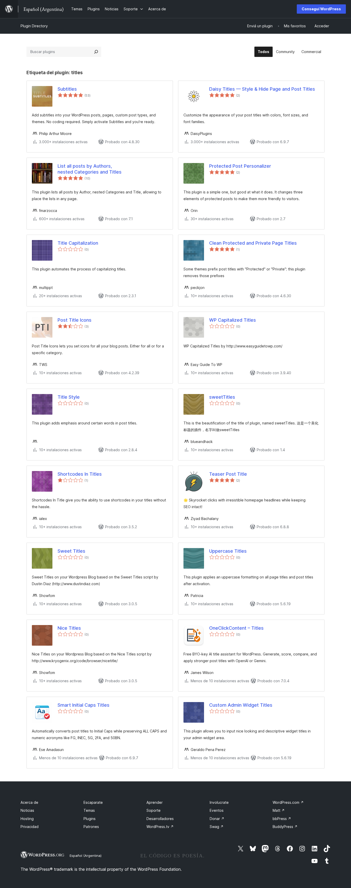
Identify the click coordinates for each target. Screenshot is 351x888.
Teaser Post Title (228, 474)
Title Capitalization (78, 243)
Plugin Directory (34, 26)
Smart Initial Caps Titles (83, 705)
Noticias (27, 810)
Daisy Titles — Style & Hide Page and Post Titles (262, 89)
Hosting (27, 818)
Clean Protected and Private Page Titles (253, 243)
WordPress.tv (160, 826)
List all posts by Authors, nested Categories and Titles (90, 169)
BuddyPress (285, 826)
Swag (217, 826)
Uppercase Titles (228, 551)
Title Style (69, 397)
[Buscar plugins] (96, 52)
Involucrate (219, 802)
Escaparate (93, 802)
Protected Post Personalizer (240, 166)
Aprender (154, 802)
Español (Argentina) (85, 855)
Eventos (217, 810)
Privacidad (30, 826)
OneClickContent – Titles (236, 628)
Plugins (90, 818)
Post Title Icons (74, 320)
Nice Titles (69, 628)
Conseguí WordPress (321, 9)
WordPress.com (288, 802)
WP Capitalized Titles (232, 320)
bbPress (282, 818)
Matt (279, 810)
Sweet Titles (71, 551)
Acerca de (29, 802)
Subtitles (67, 89)
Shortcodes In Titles (80, 474)
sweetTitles (222, 397)
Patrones (91, 826)
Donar (217, 818)
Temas (89, 810)
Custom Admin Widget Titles (240, 705)
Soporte (153, 810)
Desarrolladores (160, 818)
